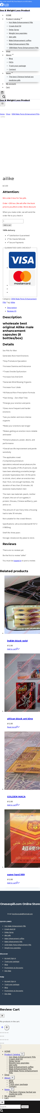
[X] (5, 6)
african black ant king (20, 718)
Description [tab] (12, 307)
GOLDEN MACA (16, 796)
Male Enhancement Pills (19, 44)
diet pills (12, 37)
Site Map (7, 971)
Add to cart (7, 225)
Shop (8, 51)
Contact (12, 69)
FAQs (11, 62)
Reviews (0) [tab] (11, 311)
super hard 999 (16, 874)
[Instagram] (7, 6)
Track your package (17, 66)
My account (11, 84)
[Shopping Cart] (2, 92)
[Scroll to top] (2, 1028)
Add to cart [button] (11, 649)
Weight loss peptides (18, 33)
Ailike (13, 302)
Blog (11, 58)
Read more (11, 727)
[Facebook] (2, 6)
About (7, 1078)
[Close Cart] (2, 1016)
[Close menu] (0, 1047)
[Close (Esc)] (7, 1032)
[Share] (5, 1032)
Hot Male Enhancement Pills (21, 22)
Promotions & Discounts (13, 968)
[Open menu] (2, 103)
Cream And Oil (15, 26)
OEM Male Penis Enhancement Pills (24, 48)
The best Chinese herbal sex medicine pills (21, 78)
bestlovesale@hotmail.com (22, 914)
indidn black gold (17, 640)
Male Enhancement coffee (20, 40)
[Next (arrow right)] (3, 1036)
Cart (8, 87)
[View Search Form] (3, 97)
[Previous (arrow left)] (1, 1036)
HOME (8, 15)
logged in (17, 560)
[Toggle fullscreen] (3, 1032)
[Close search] (2, 1102)
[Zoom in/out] (1, 1032)
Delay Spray (14, 29)
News (7, 1089)
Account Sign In (10, 958)
